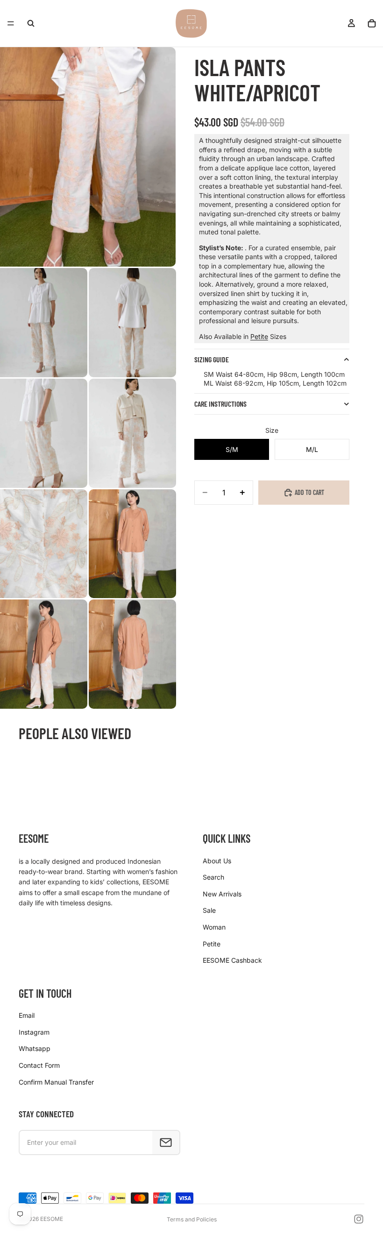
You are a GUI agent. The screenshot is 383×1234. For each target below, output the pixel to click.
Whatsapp (34, 1048)
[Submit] (165, 1142)
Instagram (34, 1032)
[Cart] (372, 23)
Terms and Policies (192, 1219)
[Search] (31, 23)
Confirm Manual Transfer (56, 1082)
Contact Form (39, 1065)
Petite (259, 336)
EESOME (51, 1218)
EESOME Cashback (232, 960)
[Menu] (10, 23)
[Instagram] (358, 1219)
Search (213, 877)
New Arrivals (222, 894)
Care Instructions (220, 403)
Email (27, 1015)
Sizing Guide (211, 359)
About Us (217, 861)
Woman (214, 927)
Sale (209, 910)
